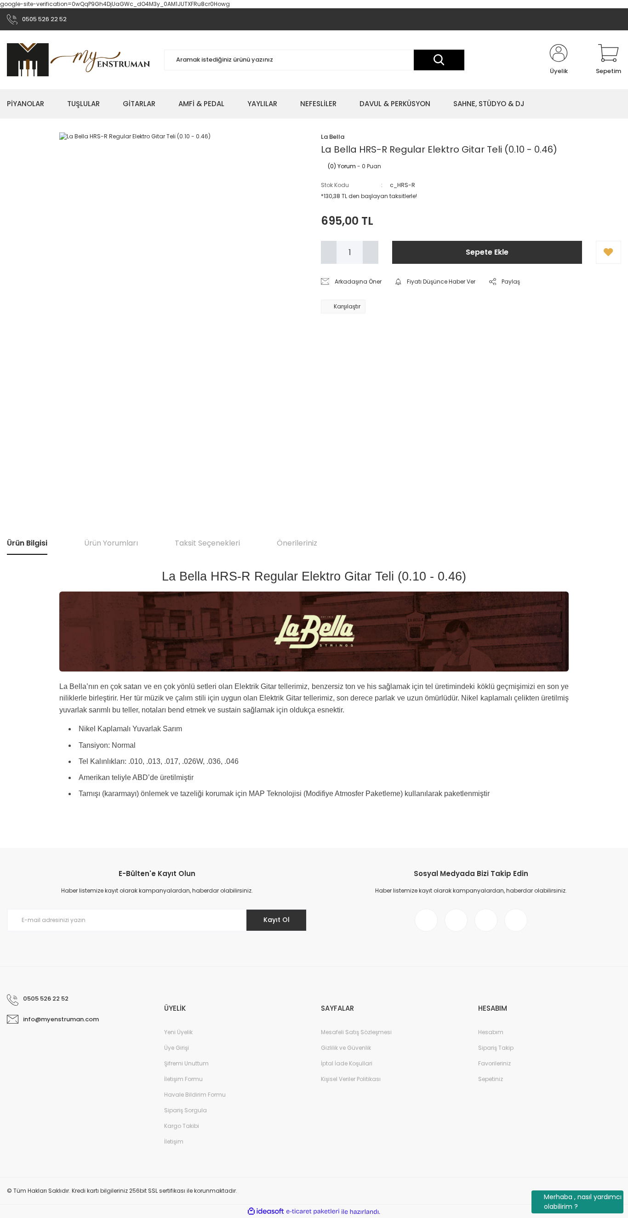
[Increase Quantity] (370, 252)
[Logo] (78, 59)
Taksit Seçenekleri (207, 543)
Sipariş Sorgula (185, 1110)
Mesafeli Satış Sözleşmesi (356, 1032)
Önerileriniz (297, 543)
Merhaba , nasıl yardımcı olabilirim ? (583, 1201)
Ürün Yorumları (111, 543)
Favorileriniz (494, 1063)
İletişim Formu (183, 1079)
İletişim (173, 1141)
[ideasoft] (265, 1211)
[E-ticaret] (313, 1211)
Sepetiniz (490, 1079)
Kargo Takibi (181, 1126)
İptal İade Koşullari (346, 1063)
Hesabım (490, 1032)
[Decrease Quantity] (329, 252)
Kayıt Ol (276, 919)
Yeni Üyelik (178, 1032)
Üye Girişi (176, 1048)
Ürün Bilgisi (27, 543)
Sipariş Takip (496, 1048)
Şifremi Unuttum (186, 1063)
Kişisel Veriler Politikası (351, 1079)
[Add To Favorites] (608, 252)
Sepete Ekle (487, 252)
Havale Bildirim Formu (195, 1094)
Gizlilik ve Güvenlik (346, 1048)
